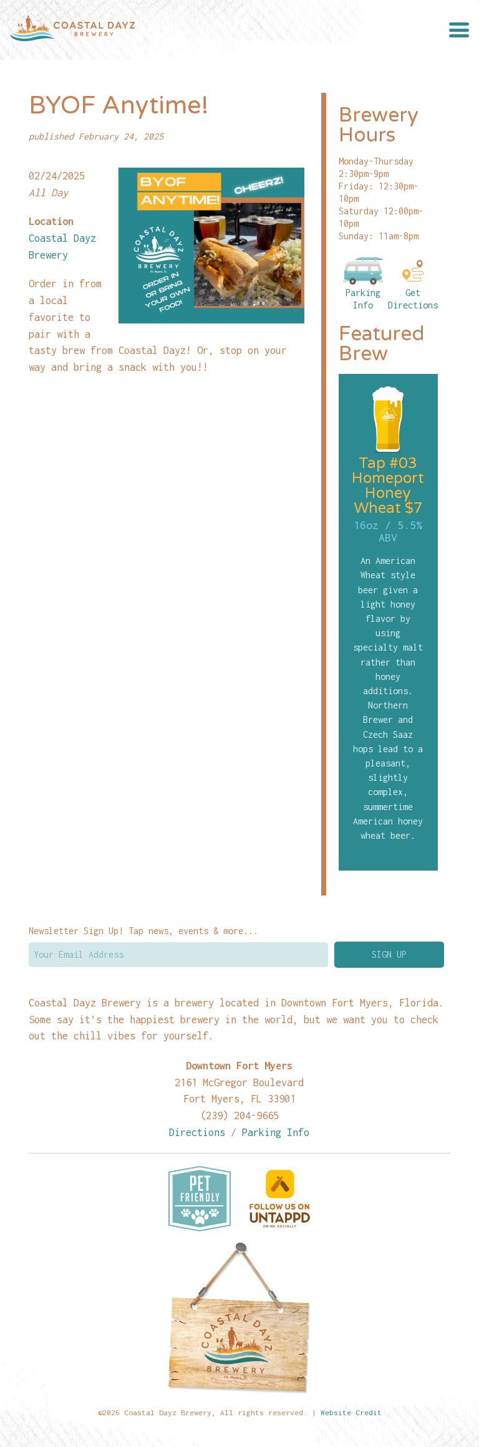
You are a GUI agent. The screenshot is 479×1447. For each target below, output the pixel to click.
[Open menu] (459, 29)
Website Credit (351, 1412)
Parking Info (363, 298)
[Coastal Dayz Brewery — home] (72, 30)
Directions (197, 1132)
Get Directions (413, 298)
